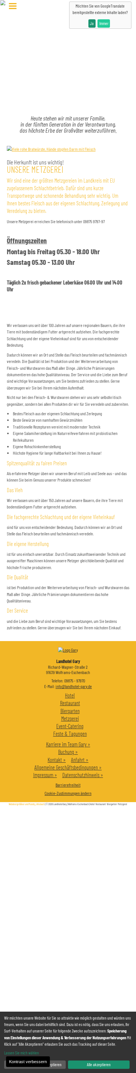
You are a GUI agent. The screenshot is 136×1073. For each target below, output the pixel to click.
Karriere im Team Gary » (68, 744)
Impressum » (45, 775)
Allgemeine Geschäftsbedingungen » (68, 767)
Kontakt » (57, 760)
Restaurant (70, 703)
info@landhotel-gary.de (74, 686)
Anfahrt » (79, 760)
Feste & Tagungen (70, 733)
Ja (92, 23)
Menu (13, 6)
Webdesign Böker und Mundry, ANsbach (27, 804)
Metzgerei (70, 718)
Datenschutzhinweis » (82, 775)
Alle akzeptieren (99, 1064)
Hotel (70, 695)
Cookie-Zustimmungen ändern (68, 793)
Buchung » (68, 752)
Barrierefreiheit (68, 784)
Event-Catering (69, 726)
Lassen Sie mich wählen (21, 1052)
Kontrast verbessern (28, 1061)
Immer (103, 23)
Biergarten (70, 711)
